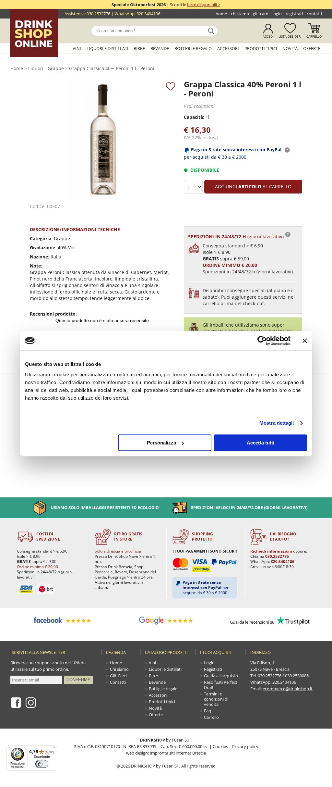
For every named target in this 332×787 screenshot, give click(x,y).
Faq (207, 711)
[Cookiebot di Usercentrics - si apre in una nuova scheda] (262, 340)
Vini (77, 48)
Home (221, 14)
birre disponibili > (203, 4)
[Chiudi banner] (304, 340)
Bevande (159, 48)
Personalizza (161, 442)
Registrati (294, 14)
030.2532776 (98, 14)
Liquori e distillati (107, 48)
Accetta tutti (260, 442)
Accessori (228, 48)
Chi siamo (240, 14)
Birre (139, 48)
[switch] (41, 764)
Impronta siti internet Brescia (178, 753)
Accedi (268, 36)
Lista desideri (290, 36)
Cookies (220, 746)
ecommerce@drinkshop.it (288, 689)
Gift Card (260, 14)
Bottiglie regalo (193, 48)
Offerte (311, 48)
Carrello (314, 36)
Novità (290, 48)
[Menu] (53, 749)
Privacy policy (245, 746)
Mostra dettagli (276, 423)
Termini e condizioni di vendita (216, 699)
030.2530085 (297, 676)
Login (277, 14)
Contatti (314, 14)
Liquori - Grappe (46, 68)
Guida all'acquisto (221, 676)
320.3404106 (148, 14)
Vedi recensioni (199, 106)
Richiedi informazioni (271, 551)
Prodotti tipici (260, 48)
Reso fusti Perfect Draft (220, 684)
